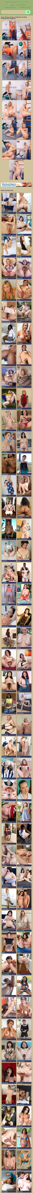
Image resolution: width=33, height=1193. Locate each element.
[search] (28, 12)
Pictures (16, 1)
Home (12, 4)
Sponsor (21, 4)
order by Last (25, 7)
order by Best (10, 7)
